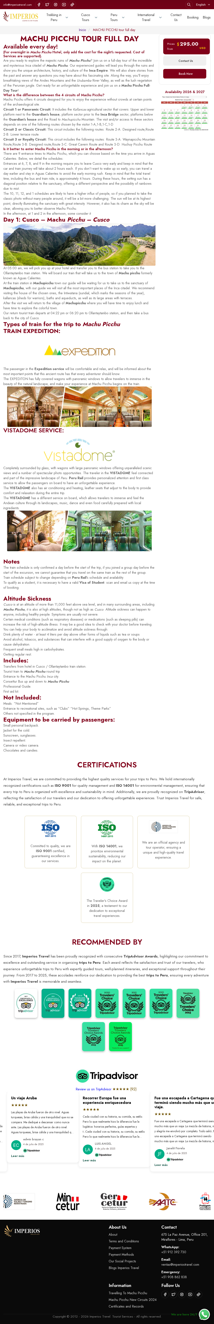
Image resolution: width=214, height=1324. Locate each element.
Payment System (120, 1247)
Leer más (10, 1156)
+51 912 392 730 (173, 1252)
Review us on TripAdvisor (94, 1089)
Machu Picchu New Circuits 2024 (133, 1299)
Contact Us (176, 17)
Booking (193, 17)
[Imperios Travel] (20, 17)
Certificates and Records (126, 1306)
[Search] (189, 4)
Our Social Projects (122, 1261)
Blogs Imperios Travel (124, 1267)
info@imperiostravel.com (17, 5)
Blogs (207, 17)
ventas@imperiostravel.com (180, 1264)
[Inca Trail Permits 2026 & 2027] (185, 113)
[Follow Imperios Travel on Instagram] (55, 4)
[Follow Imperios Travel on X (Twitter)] (47, 4)
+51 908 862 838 (174, 1277)
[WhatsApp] (204, 1314)
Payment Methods (121, 1254)
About (113, 1234)
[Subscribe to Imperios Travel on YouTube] (64, 4)
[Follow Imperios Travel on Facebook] (39, 4)
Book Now (186, 74)
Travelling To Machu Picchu (128, 1293)
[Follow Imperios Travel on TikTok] (72, 4)
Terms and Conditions (124, 1241)
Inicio (82, 29)
